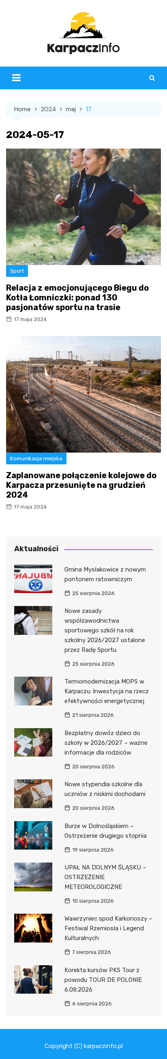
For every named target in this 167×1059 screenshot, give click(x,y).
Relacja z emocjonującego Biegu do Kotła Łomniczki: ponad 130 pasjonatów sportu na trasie (77, 297)
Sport (17, 271)
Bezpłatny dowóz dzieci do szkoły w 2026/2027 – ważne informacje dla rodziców (106, 742)
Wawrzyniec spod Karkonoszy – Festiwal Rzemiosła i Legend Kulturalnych (108, 928)
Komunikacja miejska (36, 458)
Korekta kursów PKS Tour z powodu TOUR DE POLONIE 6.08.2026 (103, 979)
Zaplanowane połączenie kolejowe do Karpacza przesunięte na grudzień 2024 (81, 485)
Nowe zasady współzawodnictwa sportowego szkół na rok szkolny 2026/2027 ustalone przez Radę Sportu (104, 630)
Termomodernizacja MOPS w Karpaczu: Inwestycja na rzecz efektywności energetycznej (106, 691)
